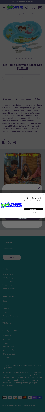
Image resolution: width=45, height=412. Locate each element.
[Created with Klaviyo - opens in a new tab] (22, 218)
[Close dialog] (43, 194)
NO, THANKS (33, 212)
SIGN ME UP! (33, 209)
